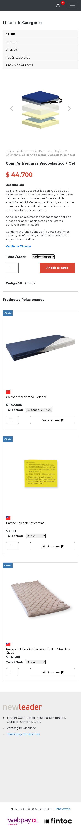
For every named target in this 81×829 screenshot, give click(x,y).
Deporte (12, 41)
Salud (10, 34)
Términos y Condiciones (23, 734)
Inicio (9, 151)
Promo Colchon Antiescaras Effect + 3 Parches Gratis (38, 650)
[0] (58, 5)
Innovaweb (63, 808)
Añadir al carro (57, 268)
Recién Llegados (18, 57)
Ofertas (12, 49)
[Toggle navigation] (72, 5)
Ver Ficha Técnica (18, 246)
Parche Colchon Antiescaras (25, 523)
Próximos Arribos (19, 65)
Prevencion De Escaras (38, 151)
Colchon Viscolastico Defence (26, 397)
